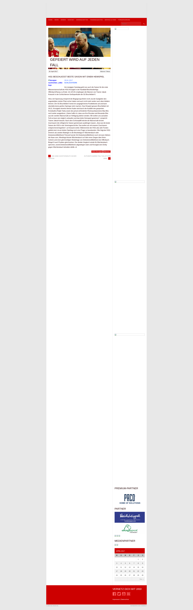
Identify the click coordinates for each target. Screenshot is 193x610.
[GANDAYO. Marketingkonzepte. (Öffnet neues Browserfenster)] (115, 545)
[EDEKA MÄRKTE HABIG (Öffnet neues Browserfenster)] (119, 536)
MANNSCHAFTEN (82, 20)
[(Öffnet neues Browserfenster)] (114, 595)
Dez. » (142, 579)
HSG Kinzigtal (97, 151)
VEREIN (63, 20)
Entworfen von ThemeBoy (138, 605)
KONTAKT (71, 20)
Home (50, 20)
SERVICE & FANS (110, 20)
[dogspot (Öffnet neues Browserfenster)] (130, 534)
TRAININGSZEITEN (96, 20)
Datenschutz (125, 599)
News (56, 20)
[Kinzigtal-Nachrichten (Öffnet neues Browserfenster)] (117, 545)
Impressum (116, 599)
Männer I (103, 71)
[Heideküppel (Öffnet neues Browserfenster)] (130, 522)
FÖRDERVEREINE (124, 20)
